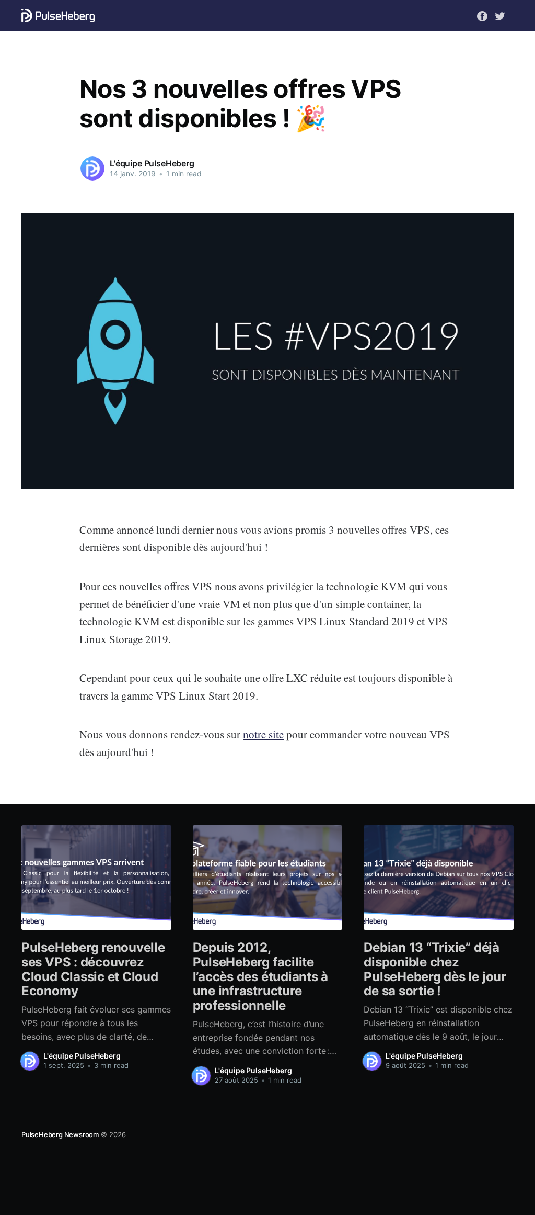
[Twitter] (500, 15)
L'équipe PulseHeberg (152, 163)
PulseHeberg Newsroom (60, 1134)
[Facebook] (482, 15)
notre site (263, 734)
